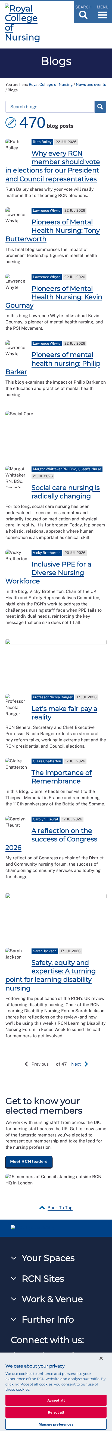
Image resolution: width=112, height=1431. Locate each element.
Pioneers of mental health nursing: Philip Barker (52, 363)
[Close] (101, 1358)
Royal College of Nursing (51, 84)
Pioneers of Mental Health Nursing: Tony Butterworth (52, 230)
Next (76, 1064)
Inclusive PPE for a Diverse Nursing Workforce (48, 572)
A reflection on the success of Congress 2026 (51, 839)
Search (100, 107)
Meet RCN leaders (29, 1161)
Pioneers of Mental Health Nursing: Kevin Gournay (53, 296)
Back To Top (60, 1207)
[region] (56, 1392)
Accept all (55, 1400)
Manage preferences (56, 1424)
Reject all (56, 1412)
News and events (91, 84)
